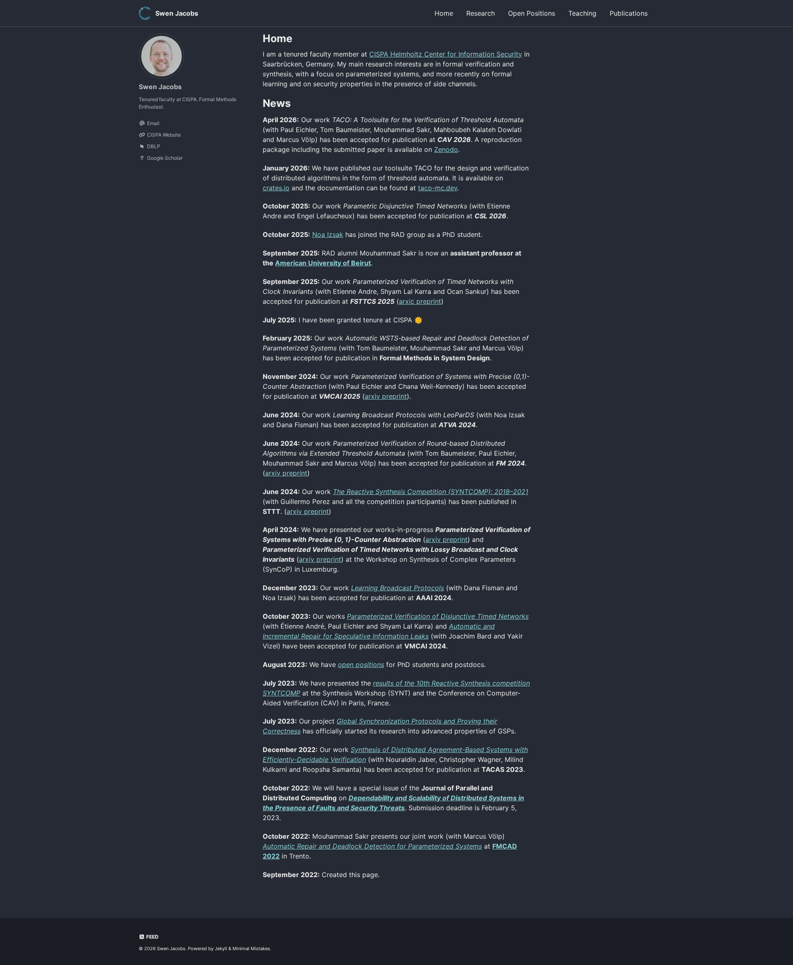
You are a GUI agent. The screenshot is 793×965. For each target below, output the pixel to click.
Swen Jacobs (176, 13)
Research (480, 13)
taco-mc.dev (437, 188)
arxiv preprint (386, 396)
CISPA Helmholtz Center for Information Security (445, 54)
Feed (152, 937)
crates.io (276, 188)
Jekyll (221, 948)
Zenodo (446, 149)
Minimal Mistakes (251, 948)
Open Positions (531, 13)
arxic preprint (420, 301)
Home (443, 13)
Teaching (582, 13)
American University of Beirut (323, 263)
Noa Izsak (327, 234)
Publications (629, 13)
